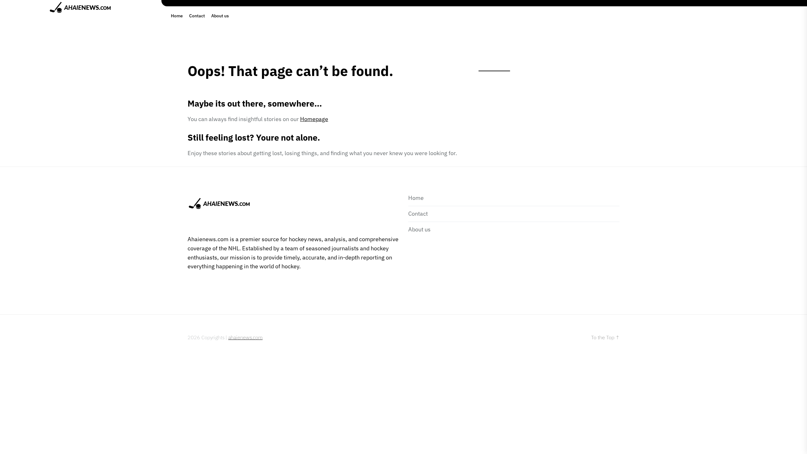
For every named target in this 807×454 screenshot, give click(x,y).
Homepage (314, 119)
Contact (197, 16)
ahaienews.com (245, 337)
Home (177, 16)
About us (220, 16)
